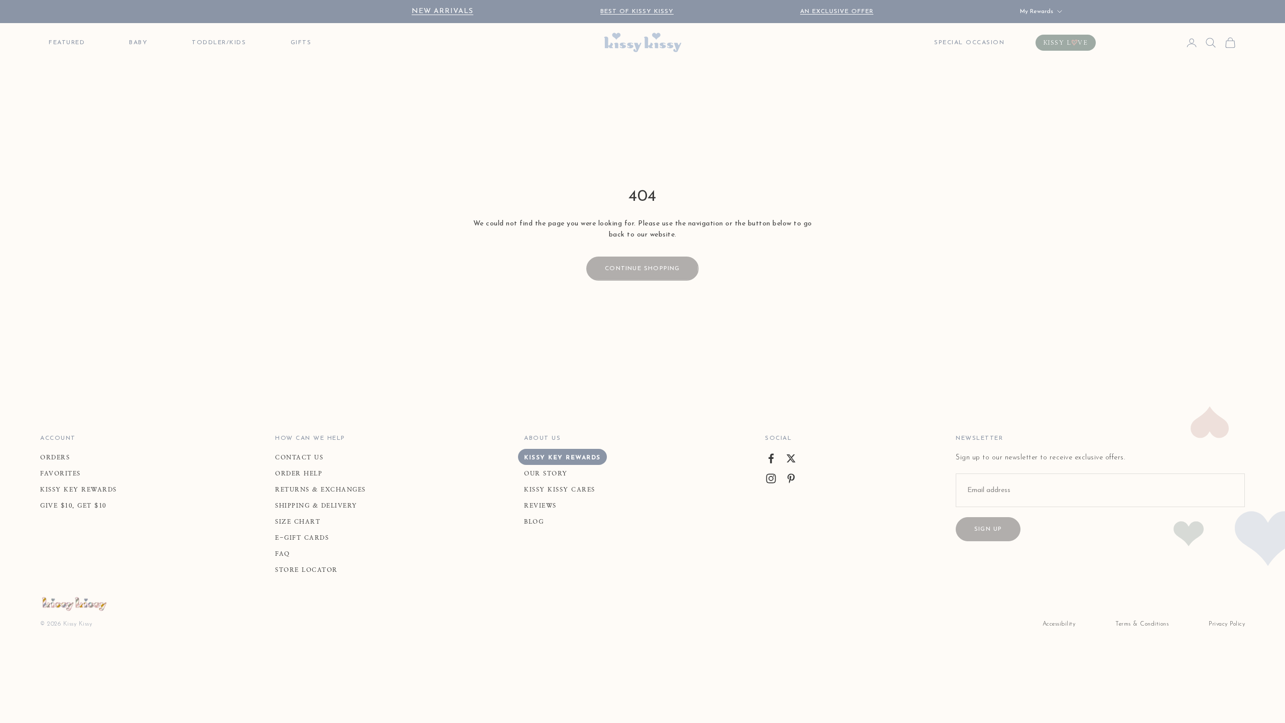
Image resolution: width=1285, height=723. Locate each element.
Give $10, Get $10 (73, 505)
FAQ (282, 553)
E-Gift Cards (302, 537)
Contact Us (299, 457)
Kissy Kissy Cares (559, 489)
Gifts (301, 43)
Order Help (298, 473)
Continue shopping (642, 269)
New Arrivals (442, 11)
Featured (67, 43)
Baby (138, 43)
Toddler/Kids (219, 43)
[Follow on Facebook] (771, 458)
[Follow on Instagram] (771, 478)
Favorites (60, 473)
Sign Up (988, 529)
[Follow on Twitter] (791, 458)
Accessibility (1059, 624)
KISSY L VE (1066, 43)
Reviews (540, 505)
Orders (55, 457)
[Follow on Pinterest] (791, 478)
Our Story (546, 473)
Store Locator (306, 569)
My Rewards (1036, 12)
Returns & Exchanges (320, 489)
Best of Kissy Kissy (637, 12)
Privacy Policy (1227, 624)
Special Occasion (969, 43)
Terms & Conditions (1142, 624)
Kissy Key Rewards (78, 489)
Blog (534, 521)
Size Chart (297, 521)
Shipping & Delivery (316, 505)
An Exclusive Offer (836, 12)
